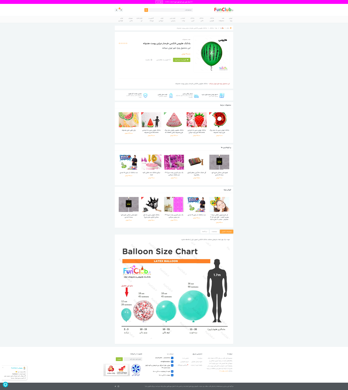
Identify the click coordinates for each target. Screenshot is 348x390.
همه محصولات (221, 19)
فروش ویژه (230, 19)
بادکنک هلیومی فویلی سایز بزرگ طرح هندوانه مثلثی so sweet (174, 131)
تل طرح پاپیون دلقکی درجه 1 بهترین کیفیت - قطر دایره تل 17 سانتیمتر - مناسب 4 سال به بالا (219, 217)
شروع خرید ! (159, 2)
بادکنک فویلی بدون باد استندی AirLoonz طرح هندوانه (151, 131)
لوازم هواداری (120, 19)
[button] (121, 10)
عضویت (119, 359)
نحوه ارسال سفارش (196, 362)
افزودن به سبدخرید (181, 60)
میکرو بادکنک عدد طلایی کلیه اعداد (151, 173)
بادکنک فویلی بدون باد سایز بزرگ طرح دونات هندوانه (219, 131)
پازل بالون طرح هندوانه (129, 130)
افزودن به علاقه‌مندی (163, 60)
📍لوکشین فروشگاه (183, 365)
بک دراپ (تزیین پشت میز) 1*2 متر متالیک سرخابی (174, 173)
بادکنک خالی (201, 19)
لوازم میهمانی (161, 19)
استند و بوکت (183, 19)
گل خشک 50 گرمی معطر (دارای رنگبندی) (196, 173)
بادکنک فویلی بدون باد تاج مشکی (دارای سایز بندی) (151, 216)
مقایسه (147, 60)
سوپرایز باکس (131, 19)
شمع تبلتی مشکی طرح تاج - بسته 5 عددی (219, 173)
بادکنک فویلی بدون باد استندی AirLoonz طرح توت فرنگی (197, 131)
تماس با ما (186, 358)
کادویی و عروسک (151, 19)
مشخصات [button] (214, 232)
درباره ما (200, 358)
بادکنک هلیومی (212, 19)
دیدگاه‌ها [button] (204, 232)
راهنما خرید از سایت (196, 365)
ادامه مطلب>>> (223, 371)
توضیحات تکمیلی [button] (227, 232)
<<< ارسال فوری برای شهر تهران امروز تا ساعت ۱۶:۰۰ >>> (179, 2)
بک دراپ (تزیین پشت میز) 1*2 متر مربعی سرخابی (174, 216)
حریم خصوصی (184, 362)
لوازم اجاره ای (139, 19)
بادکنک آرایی (192, 19)
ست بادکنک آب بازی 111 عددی (129, 172)
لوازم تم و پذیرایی (172, 19)
